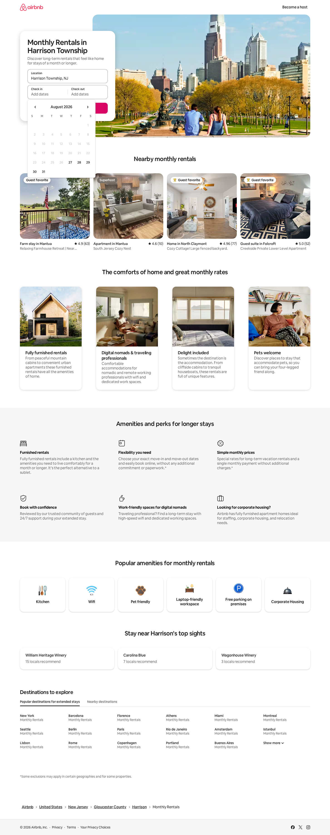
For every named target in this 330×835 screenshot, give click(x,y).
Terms (71, 827)
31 (43, 172)
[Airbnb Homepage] (31, 7)
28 (79, 162)
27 (70, 162)
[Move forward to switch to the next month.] (87, 107)
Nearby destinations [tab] (102, 702)
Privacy (57, 827)
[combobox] (67, 78)
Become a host (295, 7)
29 (88, 162)
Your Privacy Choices (95, 827)
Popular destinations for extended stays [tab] (50, 702)
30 (35, 172)
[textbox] (47, 94)
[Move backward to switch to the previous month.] (35, 107)
